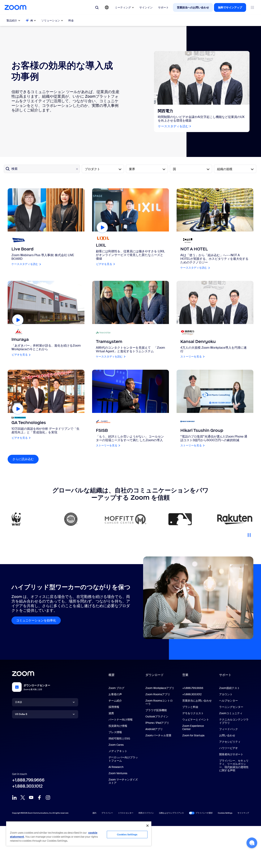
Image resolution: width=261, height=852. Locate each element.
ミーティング (123, 7)
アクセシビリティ (230, 741)
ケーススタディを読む (175, 126)
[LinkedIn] (14, 797)
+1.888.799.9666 (28, 780)
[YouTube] (31, 797)
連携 (111, 713)
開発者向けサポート (231, 754)
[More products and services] (252, 7)
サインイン (146, 7)
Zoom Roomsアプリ (157, 694)
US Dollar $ (21, 714)
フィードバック (228, 729)
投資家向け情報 (118, 726)
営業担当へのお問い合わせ (193, 7)
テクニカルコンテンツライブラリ (234, 721)
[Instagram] (48, 797)
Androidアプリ (154, 729)
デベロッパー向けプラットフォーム (123, 759)
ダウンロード (154, 675)
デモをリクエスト (193, 713)
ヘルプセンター (228, 700)
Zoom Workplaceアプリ (159, 688)
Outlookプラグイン (156, 716)
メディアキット (118, 751)
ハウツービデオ (228, 748)
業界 (132, 169)
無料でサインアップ (230, 7)
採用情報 (114, 707)
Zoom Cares (116, 744)
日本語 (18, 702)
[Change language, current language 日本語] (107, 7)
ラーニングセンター (231, 707)
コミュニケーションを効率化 (36, 620)
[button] (251, 842)
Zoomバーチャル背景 (158, 735)
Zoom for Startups (193, 735)
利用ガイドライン (146, 813)
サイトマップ (243, 813)
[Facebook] (39, 797)
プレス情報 (115, 732)
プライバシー (107, 813)
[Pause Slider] (249, 533)
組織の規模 (224, 169)
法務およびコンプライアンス (171, 813)
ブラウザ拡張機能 (156, 710)
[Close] (147, 825)
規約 (94, 813)
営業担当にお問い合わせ (197, 700)
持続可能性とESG (119, 738)
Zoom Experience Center (193, 727)
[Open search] (97, 7)
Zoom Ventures (118, 773)
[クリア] (77, 169)
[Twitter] (22, 797)
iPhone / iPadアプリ (157, 722)
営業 (185, 675)
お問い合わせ (227, 735)
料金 (71, 20)
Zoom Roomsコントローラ (159, 702)
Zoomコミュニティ (230, 713)
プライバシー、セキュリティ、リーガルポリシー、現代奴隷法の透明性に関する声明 (234, 765)
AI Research (116, 767)
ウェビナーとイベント (195, 719)
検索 (14, 169)
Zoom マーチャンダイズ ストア (123, 781)
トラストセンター (125, 813)
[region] (78, 833)
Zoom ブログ (116, 688)
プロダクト (92, 169)
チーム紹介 (115, 700)
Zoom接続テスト (229, 688)
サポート (163, 7)
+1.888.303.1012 (27, 786)
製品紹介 (11, 20)
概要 (112, 675)
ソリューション (50, 20)
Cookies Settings (127, 834)
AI (31, 20)
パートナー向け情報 (121, 719)
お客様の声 (115, 694)
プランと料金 (190, 707)
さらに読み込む (25, 459)
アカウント (226, 694)
